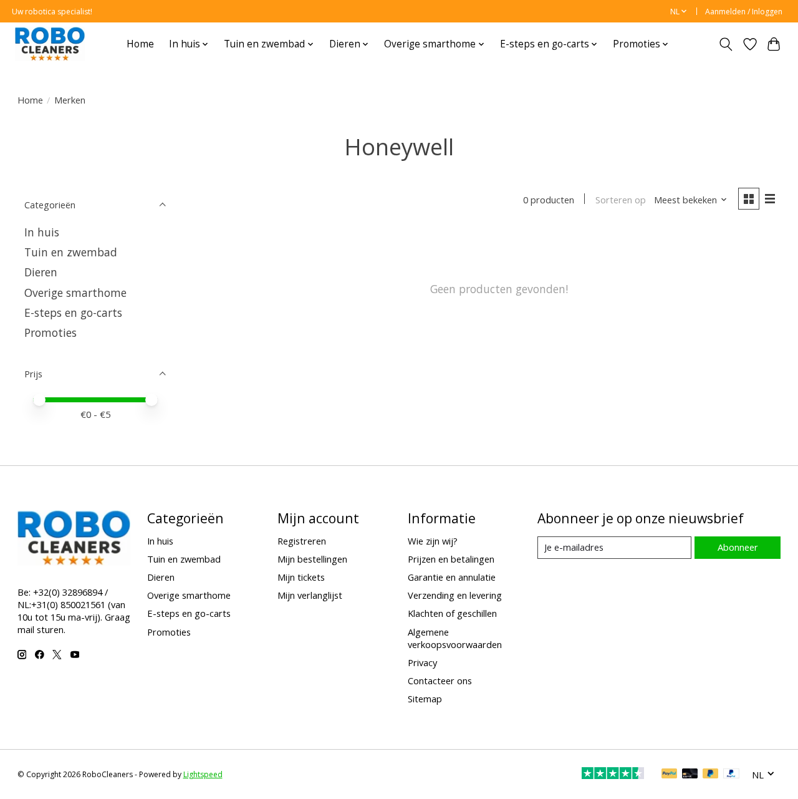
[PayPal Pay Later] (711, 774)
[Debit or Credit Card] (690, 774)
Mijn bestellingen (312, 559)
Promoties (50, 332)
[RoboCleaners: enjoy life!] (50, 44)
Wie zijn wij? (433, 541)
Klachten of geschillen (452, 613)
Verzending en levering (455, 595)
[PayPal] (669, 774)
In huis (41, 232)
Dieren (40, 271)
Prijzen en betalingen (451, 559)
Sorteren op (620, 199)
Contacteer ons (440, 680)
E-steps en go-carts (73, 312)
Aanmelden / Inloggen (743, 11)
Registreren (301, 541)
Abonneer (738, 547)
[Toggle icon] (725, 44)
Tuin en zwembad (70, 252)
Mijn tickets (301, 577)
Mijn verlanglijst (309, 595)
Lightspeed (203, 774)
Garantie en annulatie (452, 577)
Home (140, 44)
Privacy (422, 662)
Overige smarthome (75, 292)
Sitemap (425, 698)
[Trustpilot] (613, 774)
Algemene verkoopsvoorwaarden (455, 638)
